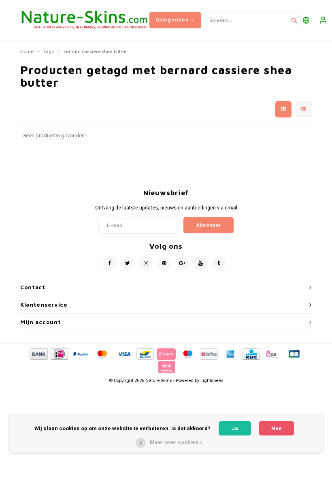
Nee (276, 428)
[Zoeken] (294, 20)
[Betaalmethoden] (38, 353)
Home (27, 52)
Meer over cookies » (176, 442)
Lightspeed (211, 380)
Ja (235, 428)
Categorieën (172, 19)
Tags (48, 52)
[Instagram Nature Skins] (146, 263)
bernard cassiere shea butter (95, 52)
